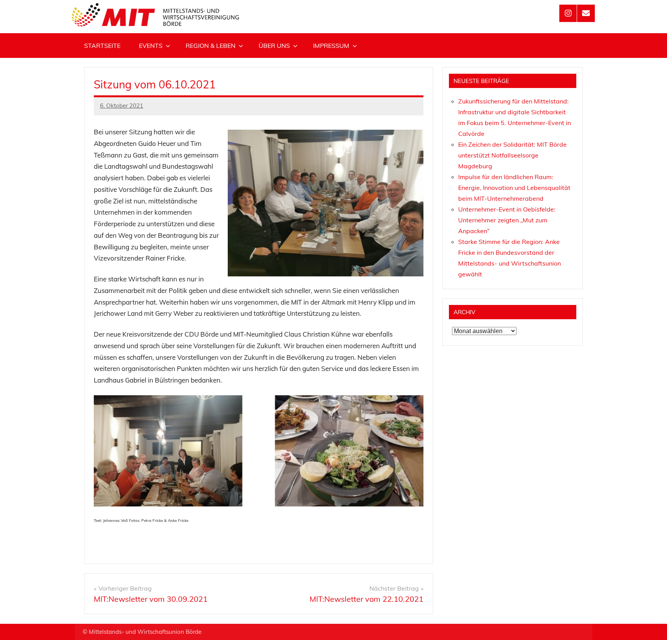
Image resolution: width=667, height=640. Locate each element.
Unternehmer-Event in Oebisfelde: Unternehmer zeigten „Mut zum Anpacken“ (506, 220)
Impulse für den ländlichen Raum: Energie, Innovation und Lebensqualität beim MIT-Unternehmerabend (514, 187)
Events (151, 45)
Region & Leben (210, 45)
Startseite (102, 45)
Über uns (274, 45)
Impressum (331, 45)
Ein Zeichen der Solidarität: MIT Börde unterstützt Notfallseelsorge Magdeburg (512, 155)
